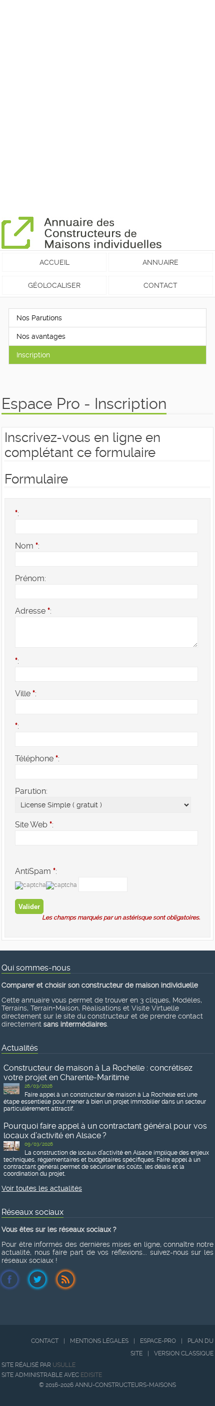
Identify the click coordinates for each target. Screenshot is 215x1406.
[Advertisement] (107, 107)
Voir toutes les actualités (42, 1188)
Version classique (184, 1353)
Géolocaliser (54, 285)
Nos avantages (41, 336)
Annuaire (160, 262)
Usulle (64, 1364)
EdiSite (91, 1374)
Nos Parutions (39, 318)
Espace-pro (158, 1340)
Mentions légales (99, 1340)
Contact (161, 285)
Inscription (33, 355)
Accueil (55, 262)
